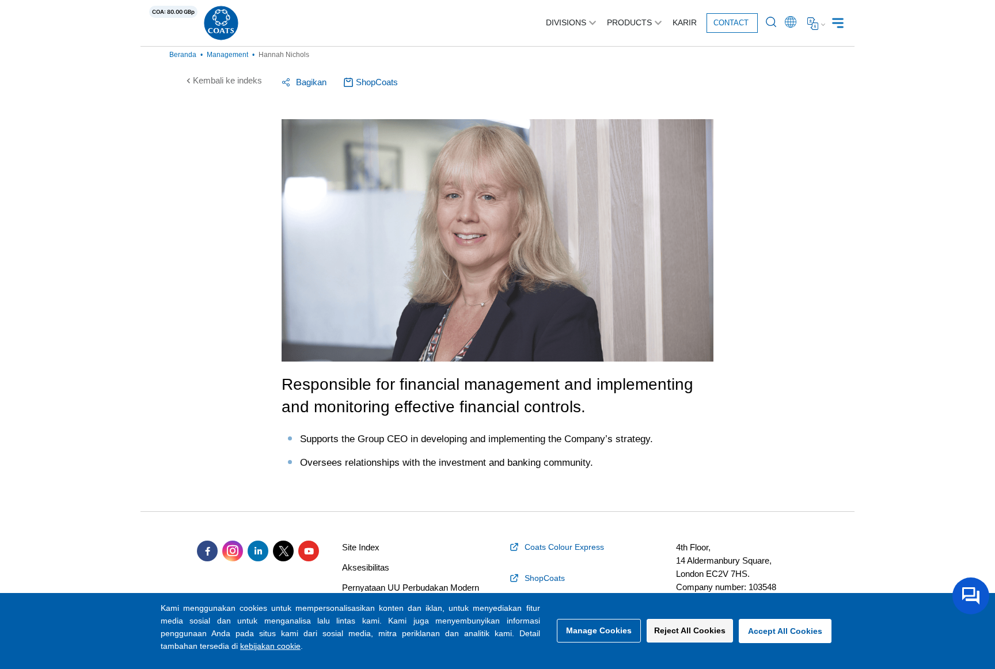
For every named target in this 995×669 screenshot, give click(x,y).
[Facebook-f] (207, 551)
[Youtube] (308, 551)
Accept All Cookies (785, 631)
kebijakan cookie (270, 646)
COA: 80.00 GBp (173, 12)
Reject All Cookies (690, 630)
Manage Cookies (599, 630)
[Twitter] (283, 551)
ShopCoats (377, 82)
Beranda (182, 55)
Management (227, 55)
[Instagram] (232, 551)
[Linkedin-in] (258, 551)
